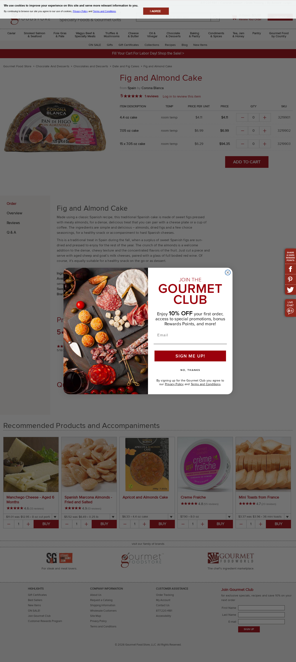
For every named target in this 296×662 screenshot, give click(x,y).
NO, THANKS (190, 370)
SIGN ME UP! (190, 356)
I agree (155, 11)
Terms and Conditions (206, 384)
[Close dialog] (227, 272)
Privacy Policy (174, 384)
